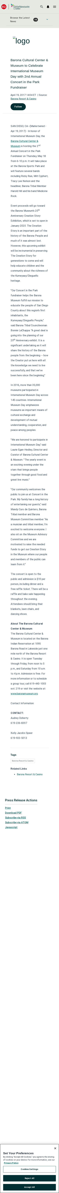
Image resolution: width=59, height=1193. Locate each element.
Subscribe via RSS (15, 817)
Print (8, 807)
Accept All (29, 1187)
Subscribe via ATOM (16, 822)
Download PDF (13, 812)
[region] (29, 1168)
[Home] (15, 6)
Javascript (11, 827)
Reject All (29, 1178)
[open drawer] (54, 7)
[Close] (55, 1148)
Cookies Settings (29, 1169)
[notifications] (48, 7)
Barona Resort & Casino (23, 98)
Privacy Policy (11, 1163)
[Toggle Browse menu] (47, 19)
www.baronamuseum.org (24, 693)
